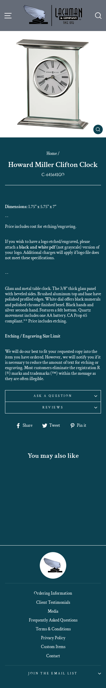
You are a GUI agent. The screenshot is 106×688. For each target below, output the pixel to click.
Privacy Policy (53, 638)
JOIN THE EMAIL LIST (52, 673)
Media (53, 611)
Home (52, 153)
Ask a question (53, 396)
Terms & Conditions (53, 629)
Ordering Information (53, 593)
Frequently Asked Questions (53, 620)
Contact (53, 656)
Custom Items (53, 647)
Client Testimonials (53, 602)
